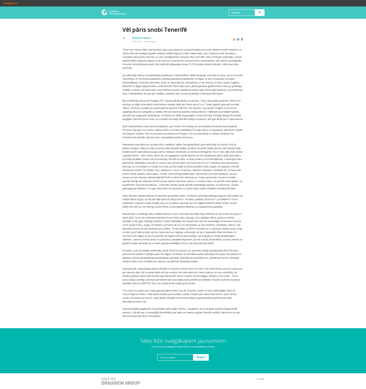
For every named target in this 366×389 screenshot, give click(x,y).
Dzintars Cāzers (141, 37)
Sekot (201, 357)
